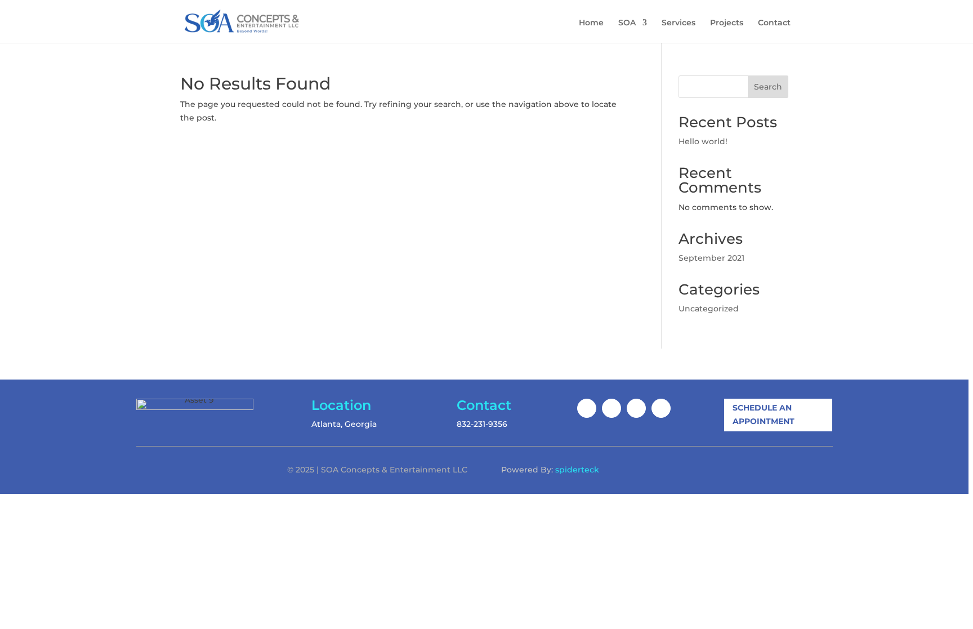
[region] (486, 314)
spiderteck (577, 470)
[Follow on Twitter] (636, 408)
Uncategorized (709, 309)
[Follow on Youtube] (661, 408)
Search (768, 87)
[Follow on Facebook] (586, 408)
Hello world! (703, 141)
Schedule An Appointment (764, 414)
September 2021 (711, 258)
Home (591, 23)
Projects (726, 23)
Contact (774, 23)
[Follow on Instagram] (611, 408)
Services (678, 23)
